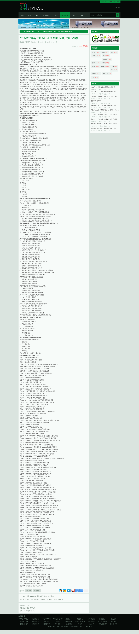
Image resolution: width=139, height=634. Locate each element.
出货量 (105, 63)
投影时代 (46, 621)
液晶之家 (114, 619)
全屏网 (58, 621)
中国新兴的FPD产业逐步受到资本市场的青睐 (39, 596)
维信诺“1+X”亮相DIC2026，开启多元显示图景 (105, 124)
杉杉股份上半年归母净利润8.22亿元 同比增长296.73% (108, 105)
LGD (114, 66)
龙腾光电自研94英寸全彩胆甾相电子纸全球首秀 (106, 128)
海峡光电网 (68, 621)
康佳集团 (80, 619)
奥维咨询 (69, 624)
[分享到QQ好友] (60, 590)
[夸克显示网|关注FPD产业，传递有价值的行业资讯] (31, 6)
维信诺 (95, 66)
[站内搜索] (117, 15)
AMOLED (96, 73)
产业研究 (65, 15)
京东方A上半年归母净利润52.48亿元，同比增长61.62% (108, 119)
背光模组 (33, 42)
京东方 (95, 52)
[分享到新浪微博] (73, 590)
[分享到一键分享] (77, 590)
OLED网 (91, 624)
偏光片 (105, 66)
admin (42, 42)
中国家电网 (35, 624)
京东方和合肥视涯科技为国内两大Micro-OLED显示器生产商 (44, 599)
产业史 (55, 15)
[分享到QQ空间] (65, 590)
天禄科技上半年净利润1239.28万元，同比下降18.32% (108, 110)
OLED (104, 52)
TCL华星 (96, 56)
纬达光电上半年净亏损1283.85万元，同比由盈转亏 (107, 96)
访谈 (37, 15)
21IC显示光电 (102, 621)
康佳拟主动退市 (96, 101)
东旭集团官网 (24, 621)
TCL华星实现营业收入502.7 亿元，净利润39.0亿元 (107, 114)
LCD (35, 31)
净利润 (95, 63)
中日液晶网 (102, 619)
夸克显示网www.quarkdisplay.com (72, 626)
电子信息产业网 (80, 621)
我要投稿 (117, 7)
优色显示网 (68, 619)
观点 (29, 15)
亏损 (95, 77)
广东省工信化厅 (58, 619)
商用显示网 (91, 621)
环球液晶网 (91, 619)
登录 (114, 1)
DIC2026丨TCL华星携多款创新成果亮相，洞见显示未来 (108, 91)
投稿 (81, 15)
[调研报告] (105, 42)
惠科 (114, 52)
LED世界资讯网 (24, 619)
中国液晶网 (35, 619)
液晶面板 (107, 59)
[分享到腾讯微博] (69, 590)
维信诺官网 (35, 621)
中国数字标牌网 (102, 624)
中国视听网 (46, 624)
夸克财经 (46, 15)
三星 (114, 70)
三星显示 (107, 73)
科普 (74, 15)
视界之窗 (114, 621)
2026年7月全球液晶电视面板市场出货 (103, 87)
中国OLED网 (46, 619)
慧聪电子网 (113, 624)
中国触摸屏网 (24, 624)
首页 (22, 15)
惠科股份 (58, 624)
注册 (110, 1)
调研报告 (37, 591)
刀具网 (80, 624)
